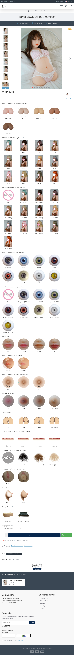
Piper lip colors (6, 337)
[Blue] (23, 260)
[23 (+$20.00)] (8, 226)
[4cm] (39, 382)
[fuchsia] (23, 344)
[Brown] (54, 260)
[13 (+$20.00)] (54, 195)
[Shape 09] (39, 439)
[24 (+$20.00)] (23, 226)
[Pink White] (8, 111)
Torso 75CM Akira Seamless (14, 554)
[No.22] (39, 161)
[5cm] (23, 382)
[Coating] (23, 363)
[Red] (8, 275)
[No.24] (8, 176)
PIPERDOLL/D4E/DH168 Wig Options (12, 138)
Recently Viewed (8, 575)
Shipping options (7, 526)
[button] (12, 58)
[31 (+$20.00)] (8, 241)
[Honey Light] (39, 111)
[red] (54, 344)
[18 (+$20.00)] (8, 210)
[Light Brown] (54, 401)
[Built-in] (8, 476)
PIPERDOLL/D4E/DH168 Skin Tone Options (14, 104)
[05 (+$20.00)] (23, 195)
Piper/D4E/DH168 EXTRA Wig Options (13, 188)
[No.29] (39, 176)
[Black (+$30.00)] (23, 457)
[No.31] (54, 176)
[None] (8, 294)
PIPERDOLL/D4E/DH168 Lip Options (12, 356)
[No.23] (54, 161)
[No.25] (23, 176)
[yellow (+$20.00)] (8, 325)
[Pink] (8, 401)
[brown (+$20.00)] (8, 310)
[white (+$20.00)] (54, 310)
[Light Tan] (54, 111)
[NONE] (8, 195)
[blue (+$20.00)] (39, 294)
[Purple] (23, 275)
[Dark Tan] (8, 126)
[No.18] (54, 145)
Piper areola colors (7, 393)
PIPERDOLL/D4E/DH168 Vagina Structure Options (16, 431)
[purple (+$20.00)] (39, 310)
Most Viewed (21, 575)
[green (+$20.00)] (54, 294)
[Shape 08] (23, 439)
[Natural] (39, 401)
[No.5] (8, 145)
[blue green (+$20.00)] (23, 294)
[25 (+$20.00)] (39, 226)
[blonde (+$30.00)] (54, 457)
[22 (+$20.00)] (54, 210)
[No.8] (23, 145)
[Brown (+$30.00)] (39, 457)
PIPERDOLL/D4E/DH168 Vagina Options (13, 469)
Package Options (7, 507)
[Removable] (23, 476)
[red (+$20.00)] (23, 310)
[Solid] (23, 495)
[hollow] (8, 495)
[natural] (39, 344)
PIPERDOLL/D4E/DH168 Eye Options (12, 253)
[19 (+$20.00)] (23, 210)
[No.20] (23, 161)
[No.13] (39, 145)
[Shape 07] (8, 439)
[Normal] (8, 363)
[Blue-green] (8, 260)
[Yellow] (54, 275)
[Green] (39, 260)
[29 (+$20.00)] (54, 226)
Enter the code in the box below (8, 631)
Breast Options (6, 488)
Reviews (16, 559)
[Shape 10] (54, 439)
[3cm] (8, 382)
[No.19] (8, 161)
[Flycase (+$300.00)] (23, 514)
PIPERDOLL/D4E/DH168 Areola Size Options (14, 375)
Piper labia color (6, 412)
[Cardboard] (8, 514)
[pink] (8, 344)
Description (6, 559)
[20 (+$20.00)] (39, 210)
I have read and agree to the (13, 640)
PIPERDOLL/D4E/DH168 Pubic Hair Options (14, 450)
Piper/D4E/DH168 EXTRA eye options (13, 287)
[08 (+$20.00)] (39, 195)
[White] (23, 111)
